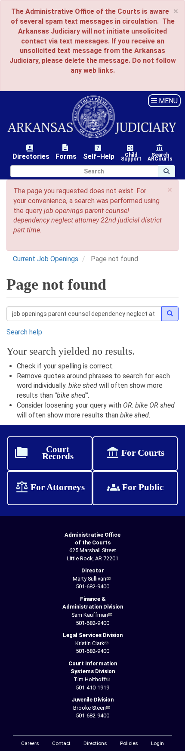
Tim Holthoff (90, 679)
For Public (135, 488)
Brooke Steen (89, 708)
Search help (24, 332)
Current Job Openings (45, 259)
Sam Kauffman (89, 615)
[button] (169, 190)
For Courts (135, 453)
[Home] (92, 116)
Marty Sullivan (89, 578)
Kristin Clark (89, 643)
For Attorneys (50, 488)
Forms (66, 152)
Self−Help (98, 152)
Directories (30, 152)
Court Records (44, 453)
